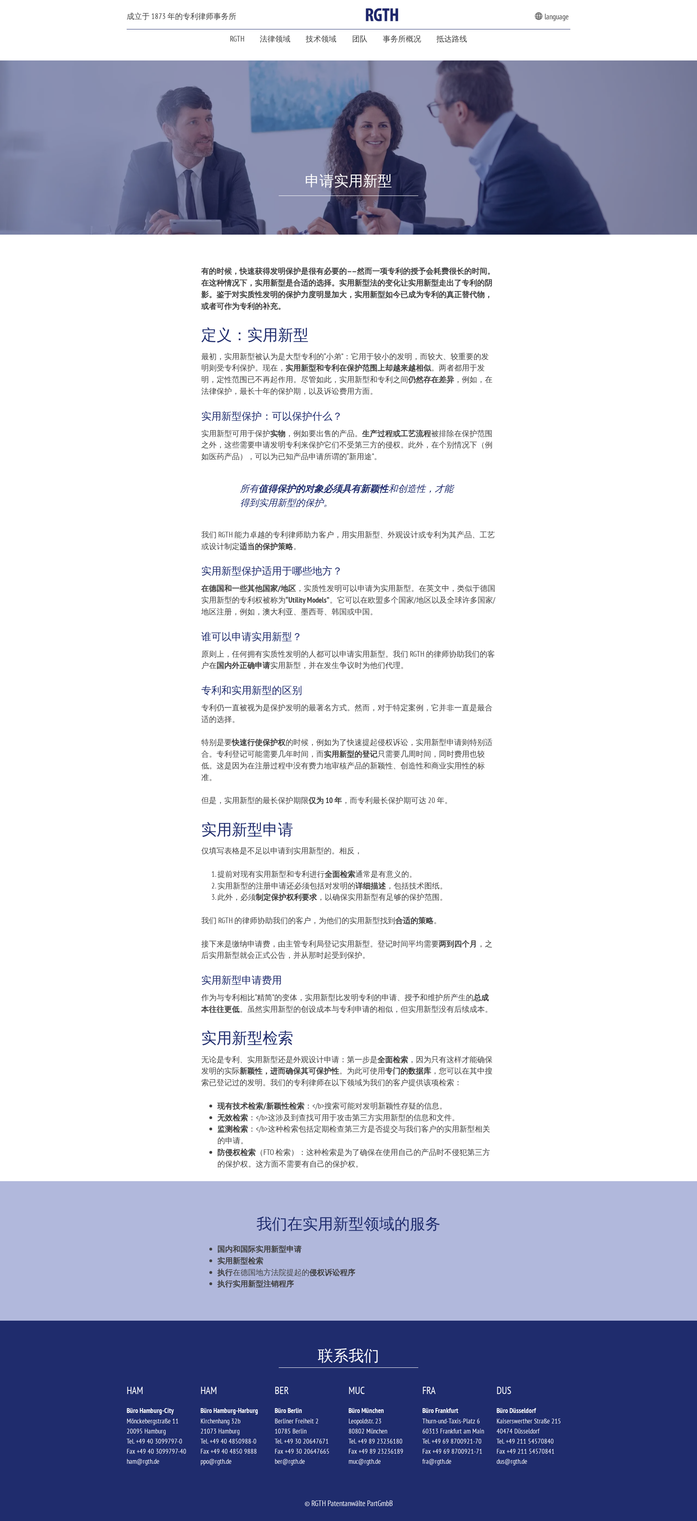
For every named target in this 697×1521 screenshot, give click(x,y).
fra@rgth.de (436, 1461)
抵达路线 (451, 38)
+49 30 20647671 (306, 1441)
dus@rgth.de (512, 1461)
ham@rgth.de (143, 1461)
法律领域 (275, 38)
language (556, 16)
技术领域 (321, 38)
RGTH (237, 38)
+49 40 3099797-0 (159, 1441)
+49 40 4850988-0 (233, 1441)
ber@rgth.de (290, 1461)
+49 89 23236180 (380, 1441)
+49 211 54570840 (530, 1441)
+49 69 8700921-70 (457, 1441)
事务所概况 (402, 38)
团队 (359, 38)
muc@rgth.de (364, 1461)
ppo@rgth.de (216, 1461)
